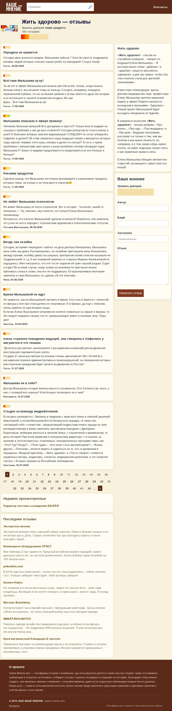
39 (67, 488)
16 (106, 474)
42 (89, 488)
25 (64, 481)
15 (98, 474)
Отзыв (121, 248)
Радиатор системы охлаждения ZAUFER (31, 506)
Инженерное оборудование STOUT (27, 546)
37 (52, 488)
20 (27, 481)
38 (59, 488)
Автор (121, 202)
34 (29, 488)
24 (56, 481)
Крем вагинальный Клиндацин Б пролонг (32, 639)
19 (19, 481)
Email (121, 217)
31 (109, 481)
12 (76, 474)
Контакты (14, 705)
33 (22, 488)
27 (79, 481)
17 (4, 481)
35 (37, 488)
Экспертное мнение (16, 526)
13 (83, 474)
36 (44, 488)
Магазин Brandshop (16, 602)
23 (49, 481)
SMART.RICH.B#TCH (17, 619)
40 (74, 488)
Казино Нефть (13, 582)
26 (71, 481)
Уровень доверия (129, 186)
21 (34, 481)
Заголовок (124, 233)
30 (101, 481)
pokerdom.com (13, 566)
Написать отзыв (130, 293)
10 (61, 474)
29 (94, 481)
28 (86, 481)
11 (68, 474)
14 (91, 474)
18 (12, 481)
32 (14, 488)
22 (42, 481)
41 (81, 488)
